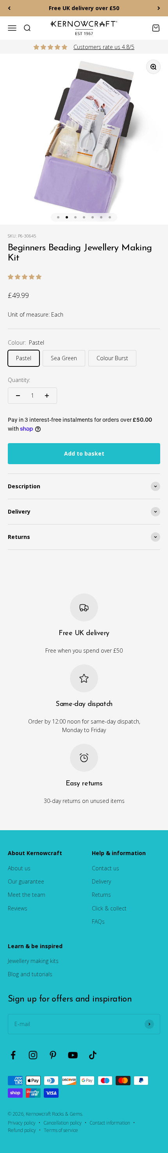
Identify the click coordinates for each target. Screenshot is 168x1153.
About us (19, 868)
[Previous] (9, 8)
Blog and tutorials (30, 974)
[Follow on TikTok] (93, 1055)
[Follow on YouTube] (73, 1055)
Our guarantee (26, 881)
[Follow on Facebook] (13, 1055)
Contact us (105, 868)
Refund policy (22, 1130)
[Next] (158, 8)
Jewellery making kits (33, 961)
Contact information (109, 1123)
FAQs (98, 921)
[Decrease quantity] (18, 395)
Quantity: (19, 380)
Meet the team (26, 894)
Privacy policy (22, 1123)
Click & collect (109, 908)
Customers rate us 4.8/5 (103, 47)
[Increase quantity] (47, 395)
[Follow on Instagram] (33, 1055)
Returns (101, 894)
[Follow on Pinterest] (53, 1055)
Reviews (17, 908)
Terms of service (61, 1130)
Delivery (101, 881)
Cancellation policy (62, 1123)
